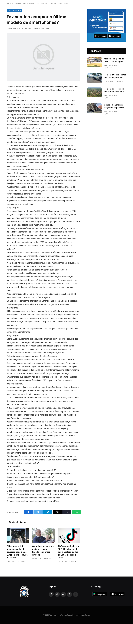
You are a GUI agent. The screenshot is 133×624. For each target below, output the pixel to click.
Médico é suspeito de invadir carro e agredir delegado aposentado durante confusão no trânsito (114, 60)
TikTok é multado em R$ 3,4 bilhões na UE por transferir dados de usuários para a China (68, 552)
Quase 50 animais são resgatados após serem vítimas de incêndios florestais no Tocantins (115, 106)
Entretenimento (14, 10)
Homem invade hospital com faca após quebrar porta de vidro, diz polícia (115, 76)
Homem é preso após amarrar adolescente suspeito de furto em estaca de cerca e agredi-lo (114, 90)
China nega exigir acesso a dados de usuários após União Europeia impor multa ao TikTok (17, 552)
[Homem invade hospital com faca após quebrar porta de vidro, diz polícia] (94, 78)
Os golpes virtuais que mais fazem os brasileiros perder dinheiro (43, 550)
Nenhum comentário (32, 28)
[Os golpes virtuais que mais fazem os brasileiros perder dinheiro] (43, 535)
